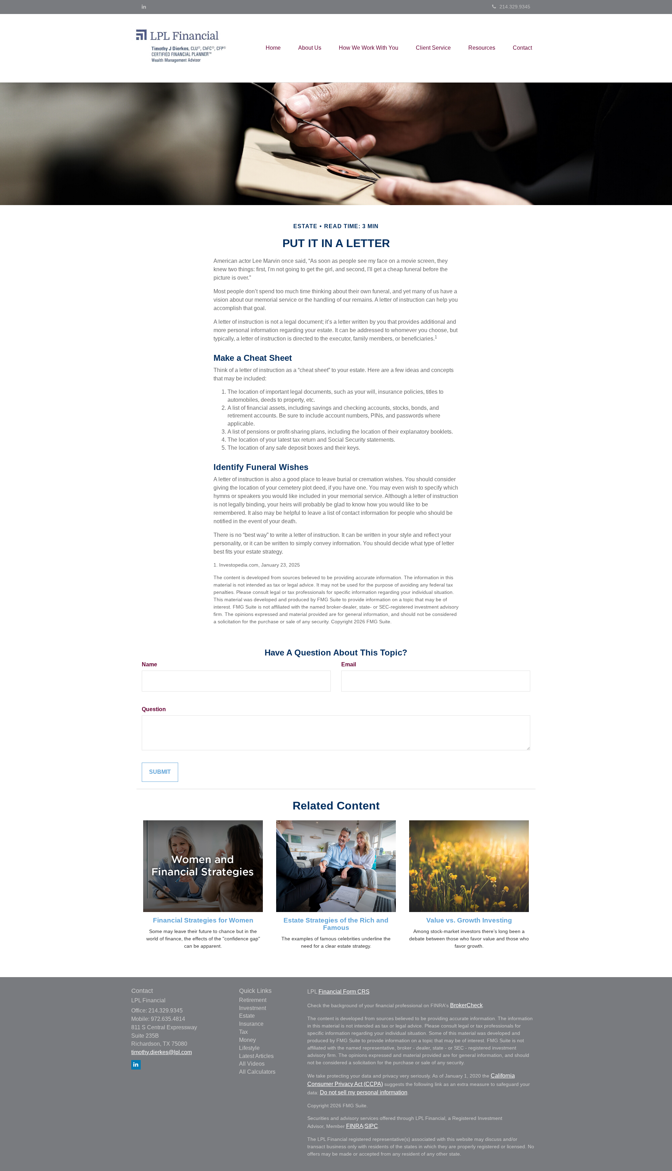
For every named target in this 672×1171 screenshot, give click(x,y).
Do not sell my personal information (363, 1092)
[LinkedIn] (144, 6)
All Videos (252, 1064)
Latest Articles (256, 1056)
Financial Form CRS (344, 992)
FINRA (354, 1126)
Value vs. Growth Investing (469, 920)
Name (149, 664)
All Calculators (257, 1072)
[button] (309, 48)
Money (247, 1040)
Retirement (252, 1000)
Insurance (251, 1024)
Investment (252, 1008)
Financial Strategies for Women (203, 920)
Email (348, 664)
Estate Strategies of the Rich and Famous (336, 924)
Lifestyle (249, 1048)
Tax (243, 1032)
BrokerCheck (466, 1005)
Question (154, 709)
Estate (247, 1016)
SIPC (371, 1126)
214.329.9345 (514, 6)
